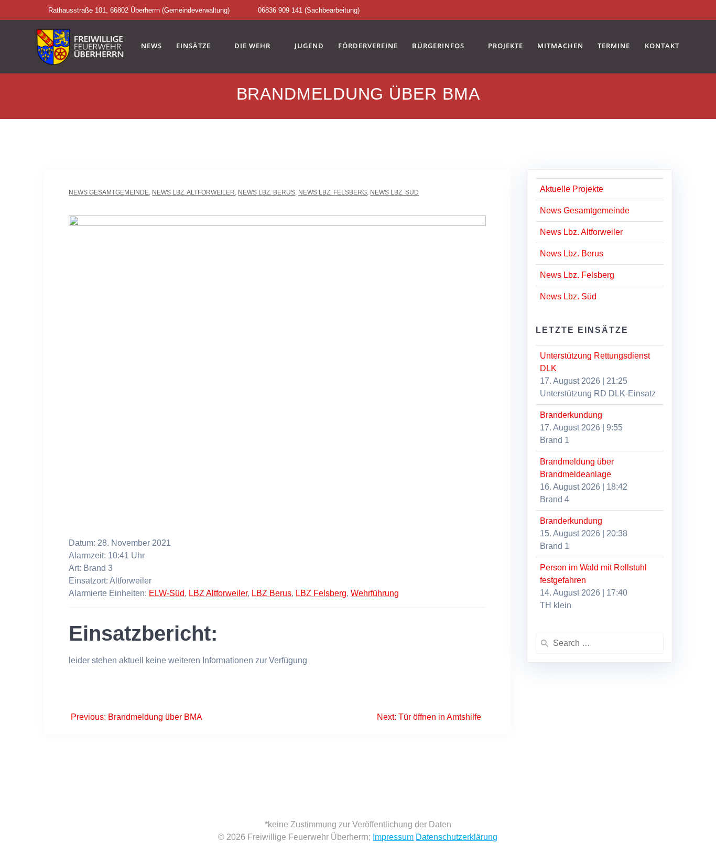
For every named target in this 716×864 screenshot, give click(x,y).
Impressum (393, 837)
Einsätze (193, 46)
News (151, 46)
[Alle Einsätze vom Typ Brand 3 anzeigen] (118, 568)
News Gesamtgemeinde (109, 192)
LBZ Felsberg (321, 593)
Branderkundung (571, 415)
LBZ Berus (271, 593)
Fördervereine (368, 46)
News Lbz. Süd (394, 192)
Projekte (505, 46)
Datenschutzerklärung (456, 837)
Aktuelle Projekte (571, 189)
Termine (614, 46)
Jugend (309, 46)
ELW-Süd (167, 593)
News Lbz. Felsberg (332, 192)
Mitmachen (560, 46)
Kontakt (662, 46)
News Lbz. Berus (266, 192)
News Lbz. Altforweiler (193, 192)
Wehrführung (375, 593)
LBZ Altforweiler (218, 593)
